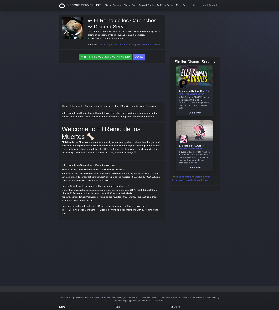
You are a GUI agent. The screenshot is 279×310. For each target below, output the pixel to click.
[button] (208, 5)
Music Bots (181, 5)
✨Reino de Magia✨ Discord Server (191, 176)
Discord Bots (130, 5)
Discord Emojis (146, 5)
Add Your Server (165, 5)
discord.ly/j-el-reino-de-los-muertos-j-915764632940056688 (129, 44)
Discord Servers (113, 5)
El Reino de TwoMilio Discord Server (190, 180)
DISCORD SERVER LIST (83, 5)
